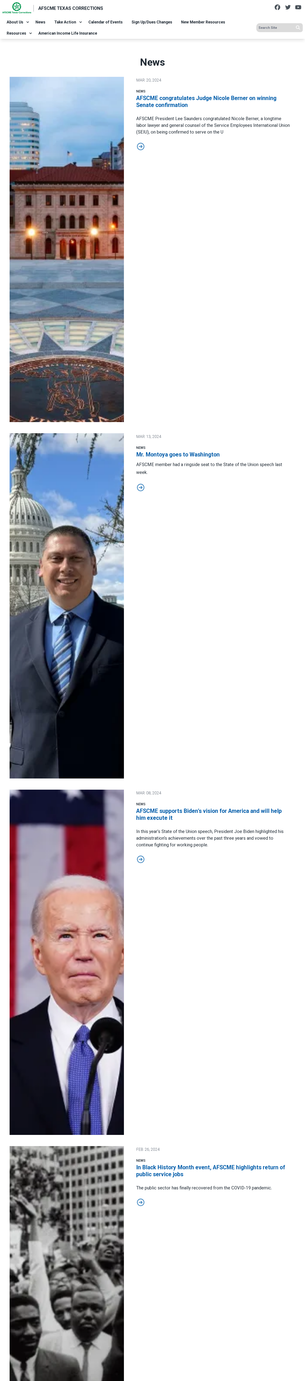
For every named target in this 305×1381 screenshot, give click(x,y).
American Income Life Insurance (67, 33)
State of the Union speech (186, 831)
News (40, 22)
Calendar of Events (105, 22)
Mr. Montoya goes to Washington (178, 454)
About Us (15, 22)
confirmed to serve (187, 132)
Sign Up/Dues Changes (152, 22)
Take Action (65, 22)
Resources (16, 33)
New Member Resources (203, 22)
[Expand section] (27, 22)
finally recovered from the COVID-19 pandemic (225, 1188)
